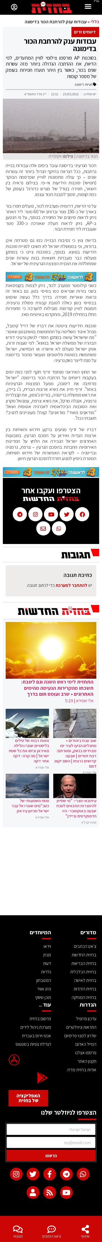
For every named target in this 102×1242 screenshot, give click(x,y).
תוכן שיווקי (43, 997)
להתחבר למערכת (71, 585)
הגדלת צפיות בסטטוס (33, 1044)
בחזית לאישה (85, 980)
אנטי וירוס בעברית (36, 1036)
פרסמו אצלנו (85, 1053)
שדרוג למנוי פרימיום (80, 1036)
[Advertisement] (51, 872)
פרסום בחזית (40, 1019)
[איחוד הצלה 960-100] (51, 280)
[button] (88, 7)
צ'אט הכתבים (51, 1236)
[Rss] (49, 1192)
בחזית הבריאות (83, 963)
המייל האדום (85, 1044)
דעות (47, 963)
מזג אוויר (44, 989)
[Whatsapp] (83, 1174)
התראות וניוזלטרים (81, 1027)
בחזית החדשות (84, 955)
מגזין (47, 955)
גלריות (46, 972)
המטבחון (43, 980)
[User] (33, 1192)
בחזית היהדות (85, 989)
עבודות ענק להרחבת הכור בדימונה (60, 44)
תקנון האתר (87, 1061)
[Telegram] (66, 1174)
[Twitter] (33, 1174)
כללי (95, 22)
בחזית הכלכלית (83, 972)
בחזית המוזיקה (84, 997)
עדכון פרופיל (86, 1019)
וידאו (47, 946)
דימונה (79, 84)
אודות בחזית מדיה (81, 1070)
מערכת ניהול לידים (35, 1027)
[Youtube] (66, 1192)
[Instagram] (16, 1174)
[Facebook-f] (49, 1174)
